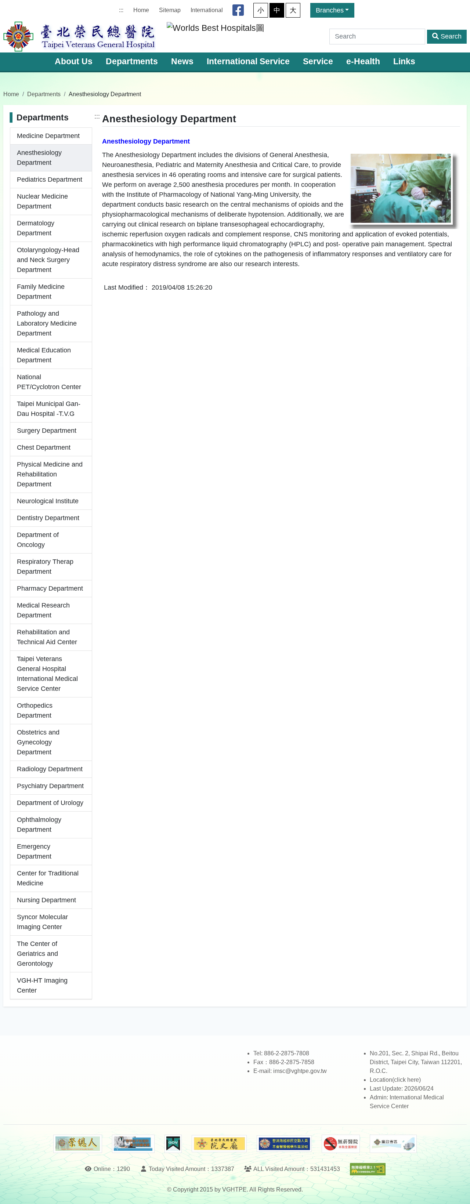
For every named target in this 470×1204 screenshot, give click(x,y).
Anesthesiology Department (39, 157)
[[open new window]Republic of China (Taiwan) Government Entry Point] (173, 1144)
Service (318, 61)
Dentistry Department (48, 518)
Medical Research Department (43, 610)
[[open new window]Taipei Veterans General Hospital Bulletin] (77, 1144)
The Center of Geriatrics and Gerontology (37, 953)
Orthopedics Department (35, 710)
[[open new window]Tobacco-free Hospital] (341, 1144)
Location (381, 1080)
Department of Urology (50, 802)
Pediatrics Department (49, 179)
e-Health (363, 61)
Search (451, 36)
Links (404, 61)
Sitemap (170, 10)
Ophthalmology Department (39, 824)
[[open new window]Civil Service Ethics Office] (393, 1144)
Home (141, 10)
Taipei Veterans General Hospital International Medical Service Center (47, 673)
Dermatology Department (35, 228)
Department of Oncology (38, 539)
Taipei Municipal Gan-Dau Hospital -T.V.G (48, 408)
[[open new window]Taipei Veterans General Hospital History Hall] (219, 1143)
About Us (74, 61)
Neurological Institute (48, 501)
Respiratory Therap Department (45, 566)
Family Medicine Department (41, 291)
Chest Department (43, 447)
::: (121, 10)
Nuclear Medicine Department (42, 201)
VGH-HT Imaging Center (42, 985)
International (207, 10)
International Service (248, 61)
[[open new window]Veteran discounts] (133, 1144)
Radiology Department (50, 769)
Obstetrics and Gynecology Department (38, 742)
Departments (132, 61)
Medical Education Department (44, 355)
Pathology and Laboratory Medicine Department (47, 323)
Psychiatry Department (50, 786)
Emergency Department (34, 851)
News (182, 61)
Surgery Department (46, 430)
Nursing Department (46, 900)
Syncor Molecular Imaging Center (42, 922)
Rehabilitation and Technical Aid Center (47, 637)
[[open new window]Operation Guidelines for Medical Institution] (284, 1143)
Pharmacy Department (50, 588)
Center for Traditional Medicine (48, 878)
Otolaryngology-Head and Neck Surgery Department (48, 259)
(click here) (406, 1080)
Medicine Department (48, 135)
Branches (330, 10)
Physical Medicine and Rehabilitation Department (50, 474)
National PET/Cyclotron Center (49, 382)
